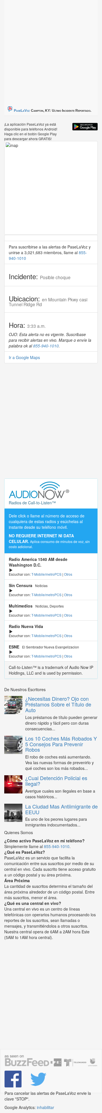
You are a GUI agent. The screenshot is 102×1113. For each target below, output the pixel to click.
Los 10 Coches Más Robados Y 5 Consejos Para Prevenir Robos (61, 744)
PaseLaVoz (22, 111)
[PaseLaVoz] (13, 1079)
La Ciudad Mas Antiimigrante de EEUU (61, 809)
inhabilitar (45, 1107)
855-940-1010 (46, 346)
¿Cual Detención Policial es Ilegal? (56, 780)
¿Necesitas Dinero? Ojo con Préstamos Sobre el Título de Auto (58, 704)
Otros (68, 574)
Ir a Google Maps (24, 357)
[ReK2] (38, 1079)
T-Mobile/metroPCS (46, 574)
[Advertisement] (51, 51)
